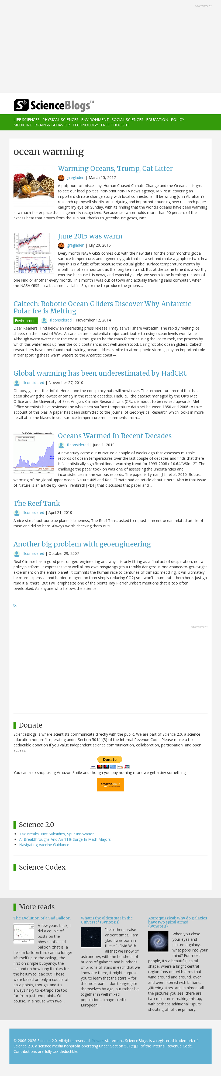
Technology (85, 124)
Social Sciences (127, 119)
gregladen (75, 177)
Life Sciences (26, 119)
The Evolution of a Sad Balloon (42, 918)
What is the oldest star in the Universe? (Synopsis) (107, 920)
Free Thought (115, 124)
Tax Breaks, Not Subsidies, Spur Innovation (57, 833)
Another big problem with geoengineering (82, 544)
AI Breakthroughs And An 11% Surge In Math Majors (65, 839)
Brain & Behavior (52, 124)
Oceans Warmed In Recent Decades (115, 436)
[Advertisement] (110, 47)
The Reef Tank (36, 503)
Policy (177, 119)
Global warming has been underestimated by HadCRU (100, 373)
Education (157, 119)
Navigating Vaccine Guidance (44, 844)
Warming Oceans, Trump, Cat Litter (115, 168)
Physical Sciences (60, 119)
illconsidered (61, 320)
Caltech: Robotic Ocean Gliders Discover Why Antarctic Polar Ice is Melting (102, 307)
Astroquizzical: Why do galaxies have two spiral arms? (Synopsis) (177, 922)
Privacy (98, 1040)
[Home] (45, 105)
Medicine (22, 124)
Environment (95, 119)
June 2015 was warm (90, 236)
